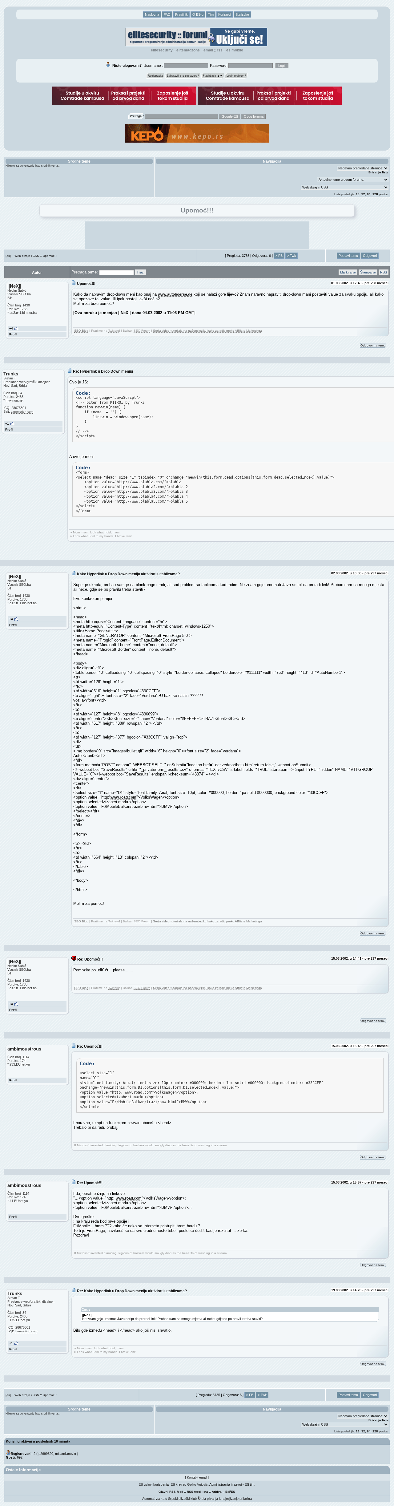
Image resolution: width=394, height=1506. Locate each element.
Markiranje (348, 272)
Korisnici (224, 14)
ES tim (249, 1484)
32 (363, 194)
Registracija (155, 75)
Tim (211, 14)
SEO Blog (81, 330)
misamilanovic (65, 1453)
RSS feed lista (197, 1491)
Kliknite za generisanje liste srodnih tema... (33, 165)
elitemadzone (188, 50)
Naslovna (152, 14)
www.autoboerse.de (175, 294)
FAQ (167, 14)
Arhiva (217, 1491)
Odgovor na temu (372, 345)
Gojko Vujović (197, 1484)
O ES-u (197, 14)
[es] (8, 255)
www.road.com (123, 797)
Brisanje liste (378, 172)
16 (358, 194)
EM (227, 1491)
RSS (220, 50)
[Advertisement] (197, 235)
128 (375, 194)
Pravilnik (181, 14)
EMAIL (208, 50)
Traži (140, 272)
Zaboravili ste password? (183, 75)
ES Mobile (234, 50)
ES (233, 1491)
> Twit (291, 255)
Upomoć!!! (50, 255)
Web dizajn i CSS (26, 255)
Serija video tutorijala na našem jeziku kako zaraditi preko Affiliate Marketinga (207, 330)
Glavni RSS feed (171, 1491)
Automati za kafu (154, 1498)
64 (369, 194)
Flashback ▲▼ (213, 75)
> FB (279, 255)
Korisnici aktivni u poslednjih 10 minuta (38, 1441)
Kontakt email (197, 1477)
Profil (13, 334)
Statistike (242, 14)
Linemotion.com (22, 411)
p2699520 (45, 1453)
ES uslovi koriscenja (154, 1484)
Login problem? (236, 75)
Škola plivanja (208, 1498)
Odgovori (370, 255)
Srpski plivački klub (182, 1498)
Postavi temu (348, 255)
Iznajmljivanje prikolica (235, 1498)
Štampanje (368, 272)
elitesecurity (162, 50)
